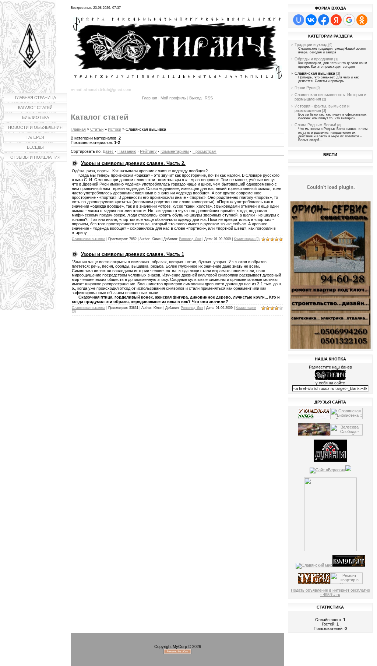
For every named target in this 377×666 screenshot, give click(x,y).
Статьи (96, 129)
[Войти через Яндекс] (336, 19)
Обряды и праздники (314, 59)
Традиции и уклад (311, 44)
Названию (126, 151)
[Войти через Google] (349, 20)
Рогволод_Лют (190, 239)
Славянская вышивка (88, 239)
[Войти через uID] (298, 19)
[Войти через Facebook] (323, 19)
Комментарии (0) (247, 239)
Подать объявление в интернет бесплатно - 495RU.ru (330, 592)
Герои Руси (305, 87)
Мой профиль (173, 98)
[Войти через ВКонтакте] (311, 19)
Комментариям (175, 151)
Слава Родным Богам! (315, 125)
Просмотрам (204, 151)
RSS (209, 98)
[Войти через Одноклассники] (361, 19)
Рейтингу (148, 151)
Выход (195, 98)
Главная (149, 98)
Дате (107, 151)
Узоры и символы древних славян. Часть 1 (132, 254)
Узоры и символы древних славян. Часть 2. (133, 163)
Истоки (114, 129)
